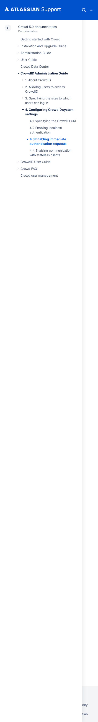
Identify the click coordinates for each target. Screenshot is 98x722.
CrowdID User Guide (36, 162)
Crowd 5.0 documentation (37, 27)
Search (84, 10)
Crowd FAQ (29, 169)
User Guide (29, 60)
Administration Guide (36, 53)
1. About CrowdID (38, 80)
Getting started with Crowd (40, 39)
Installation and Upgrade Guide (43, 46)
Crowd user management (39, 175)
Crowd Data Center (35, 66)
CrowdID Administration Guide (44, 73)
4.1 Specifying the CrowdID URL (53, 121)
